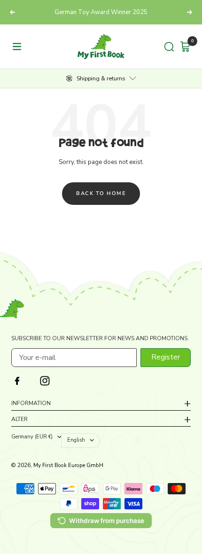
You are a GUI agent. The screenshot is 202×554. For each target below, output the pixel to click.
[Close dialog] (195, 228)
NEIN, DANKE (151, 310)
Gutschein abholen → (151, 293)
